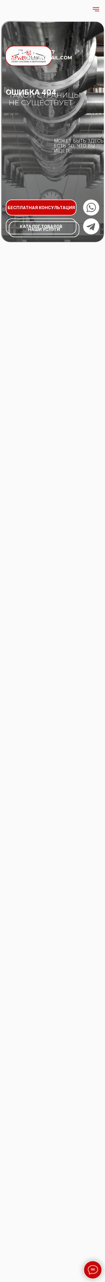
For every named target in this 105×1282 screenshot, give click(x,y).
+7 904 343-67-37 (30, 52)
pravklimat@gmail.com (39, 58)
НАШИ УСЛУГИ (44, 229)
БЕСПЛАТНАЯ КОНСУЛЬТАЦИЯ (41, 207)
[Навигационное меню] (96, 9)
